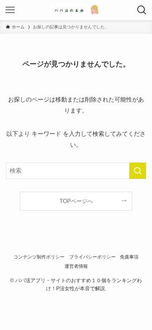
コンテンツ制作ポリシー (39, 256)
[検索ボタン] (142, 10)
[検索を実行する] (137, 170)
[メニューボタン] (10, 10)
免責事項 (129, 256)
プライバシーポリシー (92, 256)
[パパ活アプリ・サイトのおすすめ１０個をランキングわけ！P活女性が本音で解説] (76, 10)
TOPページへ (76, 201)
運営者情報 (76, 266)
